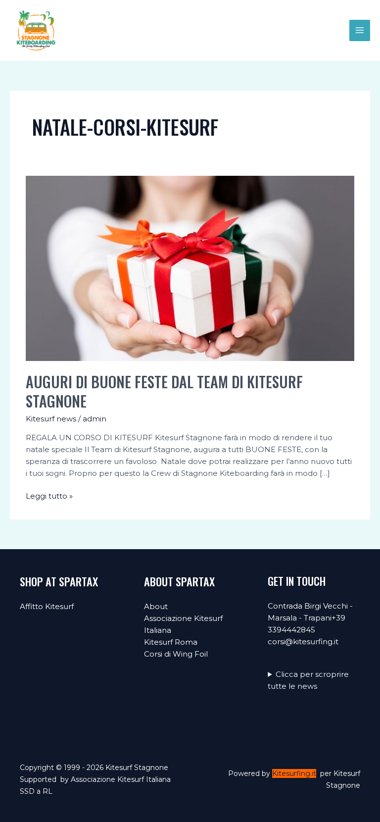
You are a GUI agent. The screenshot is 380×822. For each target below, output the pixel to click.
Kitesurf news (51, 418)
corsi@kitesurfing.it (303, 641)
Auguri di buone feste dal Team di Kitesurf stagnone (164, 391)
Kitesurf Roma (170, 642)
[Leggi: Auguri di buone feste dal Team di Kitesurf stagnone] (190, 267)
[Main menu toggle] (360, 30)
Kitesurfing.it (294, 773)
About (156, 606)
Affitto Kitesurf (47, 606)
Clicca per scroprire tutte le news (308, 680)
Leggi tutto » (49, 496)
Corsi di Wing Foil (176, 654)
